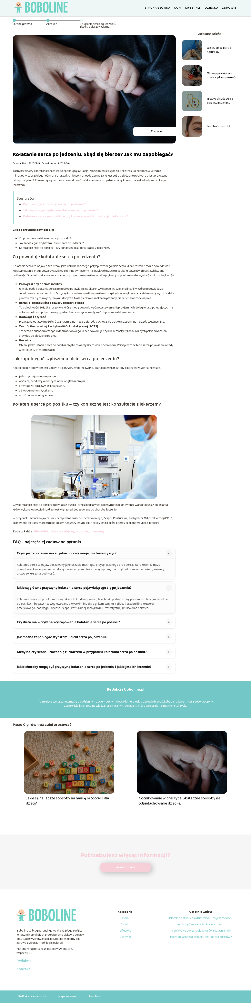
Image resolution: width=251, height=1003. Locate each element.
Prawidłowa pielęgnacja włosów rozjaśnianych (200, 930)
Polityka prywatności (32, 996)
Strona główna (157, 7)
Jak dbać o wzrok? (218, 126)
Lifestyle (193, 7)
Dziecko (211, 7)
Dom (177, 7)
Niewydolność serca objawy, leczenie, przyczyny (69, 531)
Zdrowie (229, 7)
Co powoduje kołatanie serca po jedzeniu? (54, 204)
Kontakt (23, 969)
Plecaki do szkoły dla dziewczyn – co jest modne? (200, 918)
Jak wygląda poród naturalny (219, 50)
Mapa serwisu (67, 996)
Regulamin (95, 996)
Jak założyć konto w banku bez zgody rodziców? (201, 936)
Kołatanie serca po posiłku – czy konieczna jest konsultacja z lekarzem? (75, 216)
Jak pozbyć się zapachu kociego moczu (200, 924)
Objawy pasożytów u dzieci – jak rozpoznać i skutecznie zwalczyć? (221, 75)
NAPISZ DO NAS (125, 868)
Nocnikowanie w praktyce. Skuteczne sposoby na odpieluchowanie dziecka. (179, 801)
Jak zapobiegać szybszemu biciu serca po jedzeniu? (60, 210)
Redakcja (24, 960)
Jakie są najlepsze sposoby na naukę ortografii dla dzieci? (67, 801)
